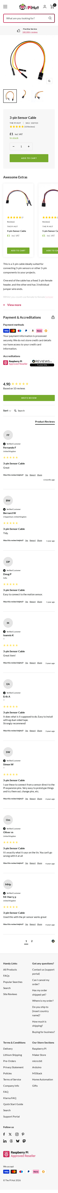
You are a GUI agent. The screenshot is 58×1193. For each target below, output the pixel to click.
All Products (10, 969)
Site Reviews (10, 994)
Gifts (35, 1085)
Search (7, 987)
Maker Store (39, 1054)
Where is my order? (42, 1000)
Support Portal (11, 1116)
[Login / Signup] (44, 6)
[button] (26, 941)
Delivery (8, 1048)
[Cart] (52, 7)
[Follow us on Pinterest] (23, 1134)
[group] (29, 384)
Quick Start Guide (13, 1104)
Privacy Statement (13, 1067)
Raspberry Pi (39, 1048)
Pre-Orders (9, 1060)
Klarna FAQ (9, 1097)
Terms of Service (12, 1079)
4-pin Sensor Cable (16, 231)
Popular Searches (12, 981)
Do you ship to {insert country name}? (40, 1011)
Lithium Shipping (12, 1054)
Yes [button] (26, 475)
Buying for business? (43, 1031)
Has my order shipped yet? (39, 992)
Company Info (11, 1085)
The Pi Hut (15, 123)
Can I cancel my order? (40, 982)
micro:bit (37, 1060)
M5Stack (37, 1073)
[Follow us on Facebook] (4, 1134)
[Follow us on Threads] (11, 1141)
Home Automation (42, 1079)
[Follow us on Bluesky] (17, 1141)
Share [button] (39, 475)
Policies (7, 1073)
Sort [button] (6, 410)
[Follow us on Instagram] (17, 1134)
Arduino (36, 1067)
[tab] (45, 422)
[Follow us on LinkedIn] (4, 1141)
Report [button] (33, 475)
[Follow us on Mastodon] (24, 1141)
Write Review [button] (29, 398)
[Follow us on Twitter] (10, 1134)
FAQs (6, 975)
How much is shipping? (39, 1023)
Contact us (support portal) (43, 971)
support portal (32, 32)
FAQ (5, 1091)
